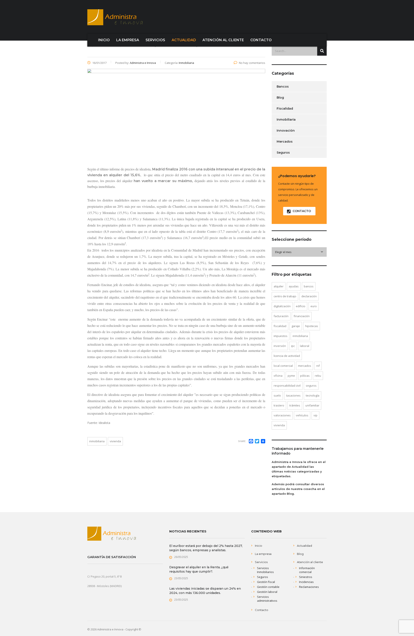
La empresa (263, 554)
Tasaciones (293, 395)
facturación (281, 316)
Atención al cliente (310, 562)
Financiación (302, 316)
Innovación (286, 130)
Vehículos (302, 415)
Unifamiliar (312, 405)
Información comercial (307, 570)
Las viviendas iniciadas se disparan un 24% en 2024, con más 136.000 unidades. (205, 591)
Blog (280, 97)
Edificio (300, 306)
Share (242, 441)
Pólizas (305, 376)
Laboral (304, 346)
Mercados (285, 141)
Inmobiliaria (97, 441)
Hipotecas (311, 326)
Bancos (283, 86)
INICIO (104, 40)
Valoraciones (282, 415)
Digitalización (282, 306)
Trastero (279, 405)
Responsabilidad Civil (287, 385)
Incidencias (306, 582)
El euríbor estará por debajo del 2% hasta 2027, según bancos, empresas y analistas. (206, 548)
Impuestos (280, 336)
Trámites (294, 405)
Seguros (283, 152)
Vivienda (115, 441)
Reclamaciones (309, 587)
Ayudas (294, 286)
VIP (315, 415)
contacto (302, 211)
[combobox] (299, 252)
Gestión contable (268, 587)
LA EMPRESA (127, 40)
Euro (313, 306)
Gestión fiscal (266, 582)
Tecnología (312, 395)
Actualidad (304, 545)
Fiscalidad (285, 108)
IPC (293, 346)
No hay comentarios (252, 63)
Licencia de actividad (287, 356)
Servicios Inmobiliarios (265, 570)
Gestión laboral (267, 592)
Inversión (280, 346)
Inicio (258, 545)
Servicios (261, 562)
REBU (318, 376)
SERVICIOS (155, 40)
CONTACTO (261, 40)
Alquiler (279, 286)
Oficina (278, 376)
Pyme (291, 376)
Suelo (277, 395)
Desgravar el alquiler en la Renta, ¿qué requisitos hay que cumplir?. (199, 569)
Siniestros (305, 577)
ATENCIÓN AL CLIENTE (223, 40)
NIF (318, 366)
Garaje (296, 326)
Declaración (309, 296)
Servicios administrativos (267, 599)
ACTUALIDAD (184, 40)
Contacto (261, 610)
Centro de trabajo (285, 296)
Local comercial (283, 366)
